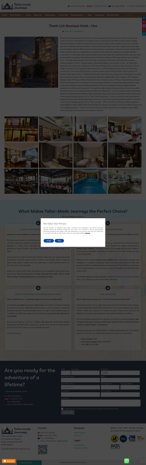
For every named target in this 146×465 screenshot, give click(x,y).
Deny (59, 241)
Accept (49, 241)
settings (87, 233)
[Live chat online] (9, 461)
